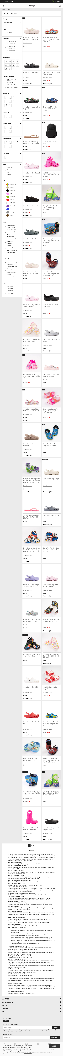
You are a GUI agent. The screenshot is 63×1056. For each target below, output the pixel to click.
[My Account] (47, 5)
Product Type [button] (7, 259)
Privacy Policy (31, 1030)
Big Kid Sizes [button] (6, 153)
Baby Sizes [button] (6, 112)
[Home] (31, 5)
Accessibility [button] (57, 1)
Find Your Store (7, 1034)
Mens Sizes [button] (6, 93)
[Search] (16, 5)
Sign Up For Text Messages (10, 1024)
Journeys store (31, 993)
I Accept (54, 1046)
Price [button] (4, 283)
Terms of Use (24, 1030)
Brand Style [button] (6, 38)
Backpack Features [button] (8, 76)
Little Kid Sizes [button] (7, 138)
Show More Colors (27, 43)
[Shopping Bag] (60, 5)
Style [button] (4, 222)
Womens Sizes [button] (7, 57)
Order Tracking (9, 1)
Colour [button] (5, 181)
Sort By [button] (5, 19)
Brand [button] (4, 29)
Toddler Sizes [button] (7, 123)
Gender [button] (5, 164)
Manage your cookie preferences (11, 1047)
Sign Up (6, 1021)
